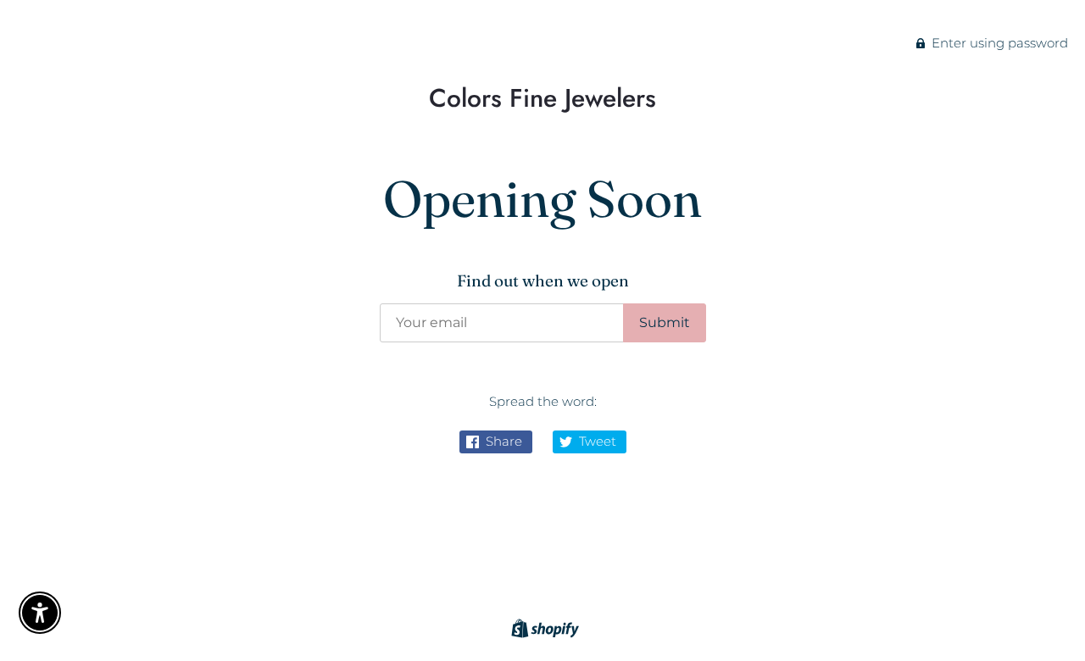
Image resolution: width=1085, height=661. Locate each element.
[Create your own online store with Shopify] (543, 631)
